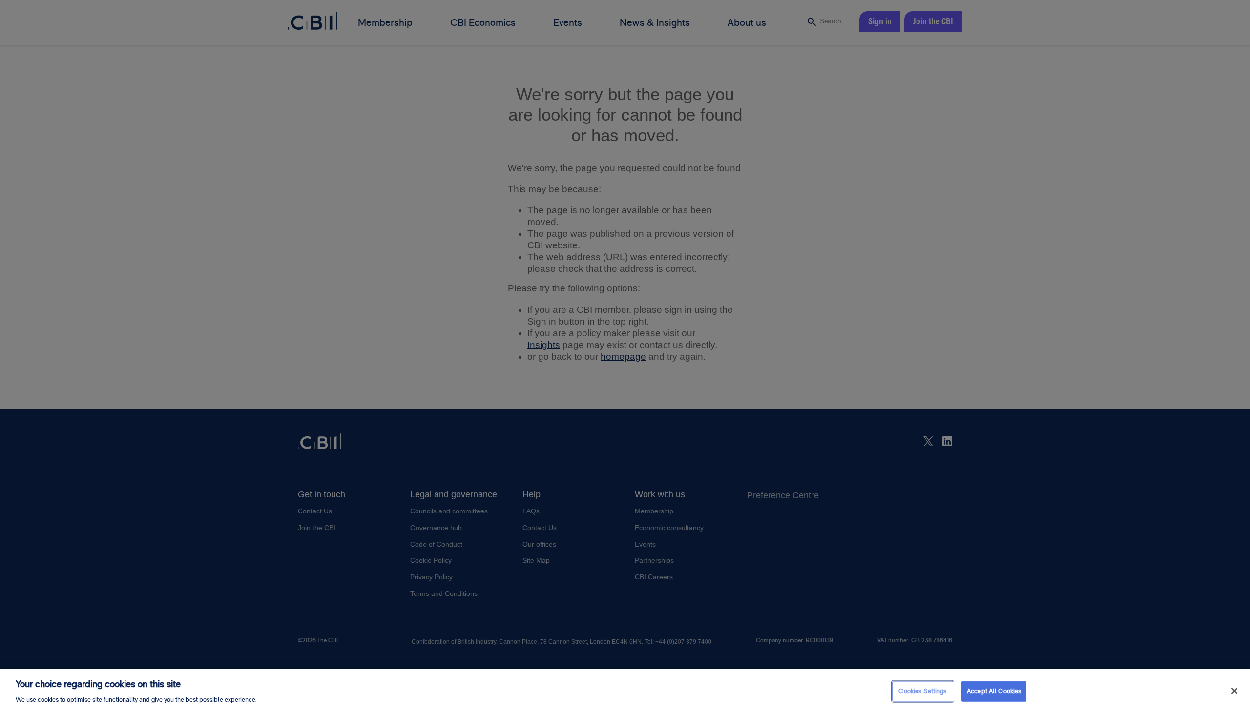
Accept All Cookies (994, 691)
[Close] (1234, 691)
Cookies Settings (922, 691)
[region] (625, 692)
